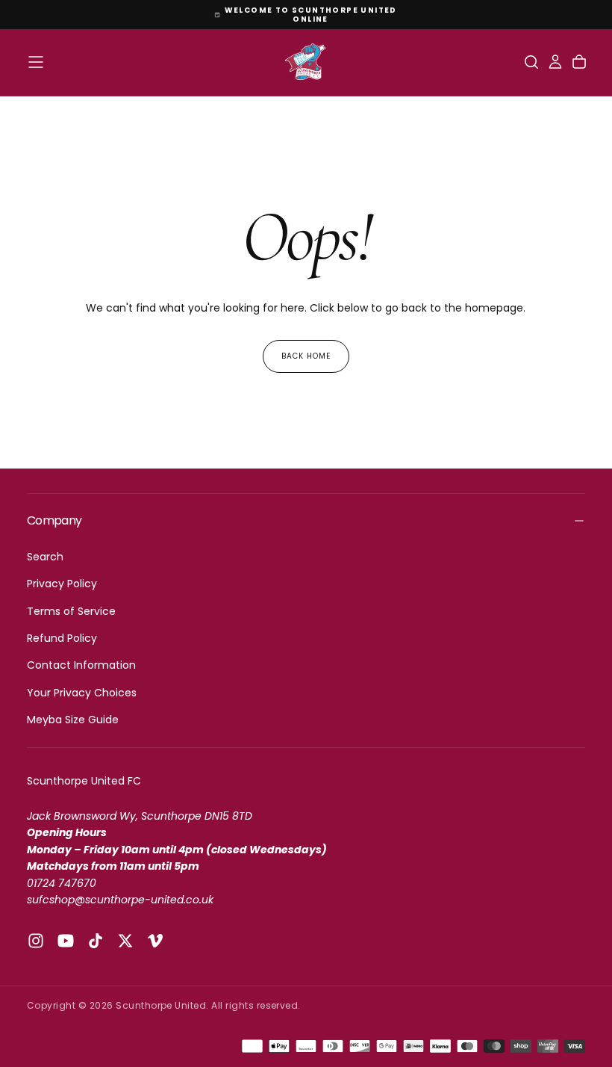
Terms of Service (71, 611)
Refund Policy (62, 638)
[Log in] (555, 62)
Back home (306, 356)
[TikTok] (95, 941)
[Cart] (579, 62)
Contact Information (81, 665)
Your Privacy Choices (82, 692)
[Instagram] (36, 941)
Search (45, 556)
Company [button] (54, 520)
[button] (36, 62)
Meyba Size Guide (73, 719)
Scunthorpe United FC (84, 780)
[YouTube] (66, 941)
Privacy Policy (62, 583)
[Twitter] (125, 941)
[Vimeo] (155, 941)
